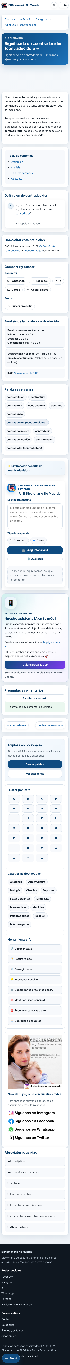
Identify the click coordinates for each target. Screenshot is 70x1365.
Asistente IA (18, 178)
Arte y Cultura (36, 881)
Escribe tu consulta (19, 499)
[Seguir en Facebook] (32, 1121)
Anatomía (16, 881)
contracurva (14, 405)
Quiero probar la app (35, 664)
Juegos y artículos (12, 1330)
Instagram (7, 1282)
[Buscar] (54, 5)
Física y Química (20, 898)
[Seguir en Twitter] (32, 1138)
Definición (17, 161)
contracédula (36, 405)
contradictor (23, 213)
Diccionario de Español (18, 19)
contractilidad (15, 397)
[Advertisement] (35, 76)
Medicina (38, 907)
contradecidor (27, 24)
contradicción (44, 439)
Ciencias (31, 890)
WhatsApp (7, 1293)
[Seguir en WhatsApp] (32, 1129)
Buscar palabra (35, 764)
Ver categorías (35, 773)
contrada (56, 405)
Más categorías (19, 924)
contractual (38, 397)
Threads (6, 1298)
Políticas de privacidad (24, 1356)
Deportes (48, 890)
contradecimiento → (50, 725)
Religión (40, 915)
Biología (15, 890)
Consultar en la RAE (26, 373)
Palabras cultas (19, 915)
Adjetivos (10, 24)
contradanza (15, 414)
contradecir (42, 431)
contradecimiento (18, 431)
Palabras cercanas (22, 173)
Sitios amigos (9, 1336)
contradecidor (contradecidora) (27, 422)
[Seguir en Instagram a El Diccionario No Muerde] (35, 1062)
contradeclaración (18, 439)
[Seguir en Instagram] (32, 1113)
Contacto (6, 1319)
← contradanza (16, 725)
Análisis (15, 167)
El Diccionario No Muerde (16, 1304)
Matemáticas (18, 907)
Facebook (7, 1276)
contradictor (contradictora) (24, 448)
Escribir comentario (35, 698)
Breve (40, 540)
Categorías (42, 19)
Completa (20, 540)
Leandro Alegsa (33, 250)
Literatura (42, 898)
